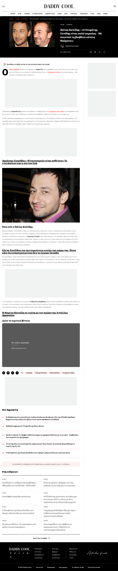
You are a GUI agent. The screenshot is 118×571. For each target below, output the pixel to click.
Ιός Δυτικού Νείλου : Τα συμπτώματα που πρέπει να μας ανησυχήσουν (19, 525)
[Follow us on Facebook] (19, 553)
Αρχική (11, 19)
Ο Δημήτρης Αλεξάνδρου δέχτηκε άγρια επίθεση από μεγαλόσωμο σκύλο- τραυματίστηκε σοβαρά (60, 513)
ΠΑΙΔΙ (98, 13)
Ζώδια (60, 13)
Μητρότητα (73, 548)
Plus (19, 13)
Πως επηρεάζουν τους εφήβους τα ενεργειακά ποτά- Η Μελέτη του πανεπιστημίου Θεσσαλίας (58, 527)
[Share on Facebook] (99, 52)
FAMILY (105, 13)
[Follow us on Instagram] (10, 557)
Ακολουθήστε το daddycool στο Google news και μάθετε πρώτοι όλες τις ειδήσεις (41, 464)
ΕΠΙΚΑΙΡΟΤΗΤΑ (50, 13)
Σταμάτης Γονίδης (68, 373)
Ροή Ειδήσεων (39, 555)
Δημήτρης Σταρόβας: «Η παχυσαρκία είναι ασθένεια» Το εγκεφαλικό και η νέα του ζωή (34, 162)
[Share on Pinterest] (95, 52)
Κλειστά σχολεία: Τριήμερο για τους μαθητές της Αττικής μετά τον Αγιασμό (59, 484)
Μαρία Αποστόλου (72, 46)
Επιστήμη (55, 548)
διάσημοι (29, 373)
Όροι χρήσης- (63, 567)
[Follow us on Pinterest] (10, 553)
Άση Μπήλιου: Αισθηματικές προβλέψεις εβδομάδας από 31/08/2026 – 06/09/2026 (19, 484)
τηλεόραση (84, 13)
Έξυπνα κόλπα (37, 13)
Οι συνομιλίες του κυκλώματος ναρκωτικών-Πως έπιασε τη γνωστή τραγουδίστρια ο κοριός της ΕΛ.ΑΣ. (40, 445)
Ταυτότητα (39, 567)
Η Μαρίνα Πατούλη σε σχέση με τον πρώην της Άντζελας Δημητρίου (35, 314)
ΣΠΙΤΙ (66, 13)
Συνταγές (38, 552)
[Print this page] (90, 52)
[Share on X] (104, 52)
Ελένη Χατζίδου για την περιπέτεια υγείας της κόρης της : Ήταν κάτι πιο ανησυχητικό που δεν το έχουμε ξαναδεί (39, 251)
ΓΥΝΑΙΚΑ (27, 13)
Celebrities (24, 19)
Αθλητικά (72, 552)
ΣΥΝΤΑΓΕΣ (73, 13)
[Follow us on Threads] (27, 553)
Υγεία (92, 13)
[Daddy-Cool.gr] (59, 6)
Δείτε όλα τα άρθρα (40, 538)
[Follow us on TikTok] (14, 553)
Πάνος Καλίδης (55, 373)
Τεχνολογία (38, 558)
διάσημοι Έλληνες (41, 373)
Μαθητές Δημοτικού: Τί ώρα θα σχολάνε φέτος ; (25, 426)
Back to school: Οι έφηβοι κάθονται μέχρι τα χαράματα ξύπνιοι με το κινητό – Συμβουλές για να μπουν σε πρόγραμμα (42, 436)
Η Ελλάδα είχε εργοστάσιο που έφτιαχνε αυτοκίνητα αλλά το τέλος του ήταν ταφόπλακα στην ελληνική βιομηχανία (60, 499)
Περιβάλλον (56, 555)
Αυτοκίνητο (56, 558)
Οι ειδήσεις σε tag (78, 567)
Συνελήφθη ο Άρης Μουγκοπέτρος (16, 496)
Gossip (12, 13)
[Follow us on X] (23, 553)
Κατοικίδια (73, 555)
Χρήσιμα (55, 552)
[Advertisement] (41, 93)
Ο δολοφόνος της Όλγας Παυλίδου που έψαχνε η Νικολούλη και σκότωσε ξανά (38, 453)
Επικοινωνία (51, 567)
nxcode (97, 567)
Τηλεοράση (38, 548)
